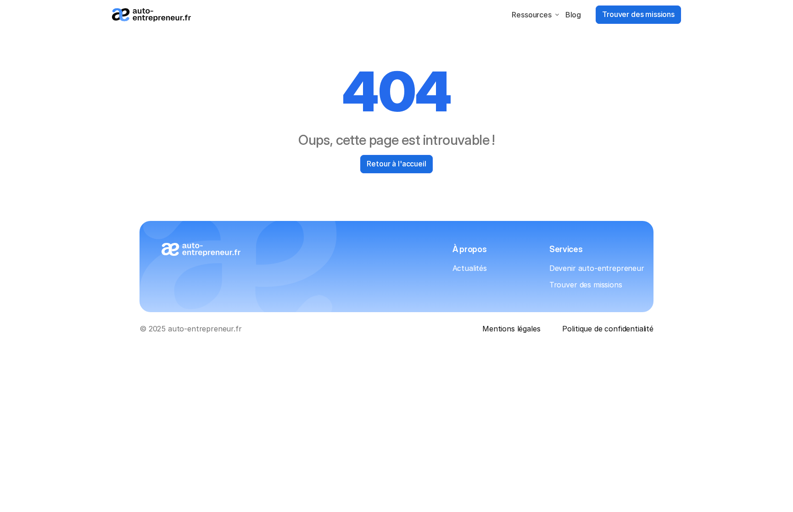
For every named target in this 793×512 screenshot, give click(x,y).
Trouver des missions (585, 284)
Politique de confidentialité (607, 328)
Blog (573, 14)
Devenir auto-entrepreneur (596, 268)
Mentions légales (511, 328)
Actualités (469, 268)
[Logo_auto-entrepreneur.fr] (151, 15)
